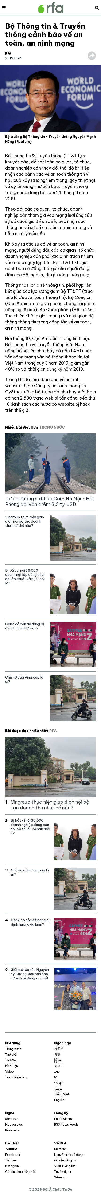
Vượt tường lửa (65, 1166)
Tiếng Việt (61, 1094)
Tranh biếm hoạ (16, 1077)
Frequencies (14, 1124)
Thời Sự (10, 1060)
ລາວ (57, 1071)
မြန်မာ (58, 1060)
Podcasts (12, 1130)
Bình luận (11, 1066)
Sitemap (60, 1177)
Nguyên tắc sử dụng (68, 1154)
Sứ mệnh (60, 1149)
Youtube (11, 1149)
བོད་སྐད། (58, 1083)
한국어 (58, 1066)
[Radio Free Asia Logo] (50, 7)
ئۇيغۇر (58, 1088)
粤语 (57, 1054)
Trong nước (13, 1049)
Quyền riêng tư (65, 1160)
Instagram (12, 1166)
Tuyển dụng (62, 1171)
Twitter (10, 1160)
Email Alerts (63, 1119)
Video (9, 1071)
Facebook (12, 1154)
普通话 (58, 1049)
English (59, 1100)
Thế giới (11, 1054)
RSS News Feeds (66, 1124)
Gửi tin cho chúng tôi (20, 1171)
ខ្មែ (55, 1077)
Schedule (12, 1119)
